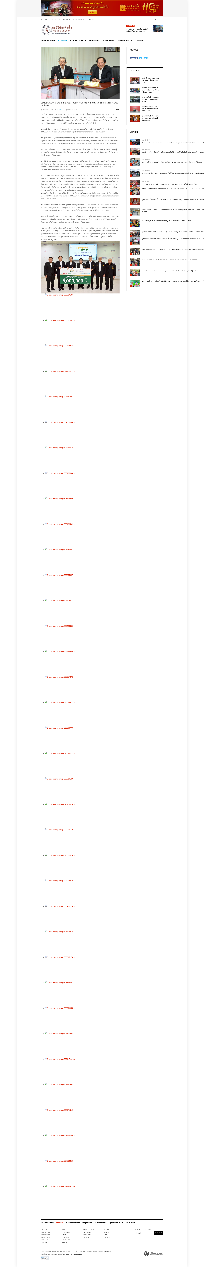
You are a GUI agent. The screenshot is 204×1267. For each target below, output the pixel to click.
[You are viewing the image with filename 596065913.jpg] (82, 866)
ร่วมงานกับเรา (140, 40)
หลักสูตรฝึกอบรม (94, 40)
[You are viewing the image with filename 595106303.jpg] (82, 484)
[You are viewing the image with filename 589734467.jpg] (82, 357)
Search (64, 1235)
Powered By (153, 1253)
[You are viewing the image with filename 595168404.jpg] (82, 535)
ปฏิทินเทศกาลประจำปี (125, 40)
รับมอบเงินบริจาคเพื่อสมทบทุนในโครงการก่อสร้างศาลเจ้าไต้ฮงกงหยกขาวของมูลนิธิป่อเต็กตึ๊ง (79, 104)
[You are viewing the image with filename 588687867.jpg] (82, 331)
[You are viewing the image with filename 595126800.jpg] (82, 510)
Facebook (107, 1232)
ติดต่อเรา (92, 19)
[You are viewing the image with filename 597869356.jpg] (82, 1172)
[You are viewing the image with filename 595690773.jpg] (82, 739)
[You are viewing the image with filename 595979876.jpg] (82, 815)
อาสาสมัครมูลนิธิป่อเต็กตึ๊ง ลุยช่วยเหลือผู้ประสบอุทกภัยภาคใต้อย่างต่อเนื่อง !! (166, 221)
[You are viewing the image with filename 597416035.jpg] (82, 1147)
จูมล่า (42, 1254)
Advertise (44, 1242)
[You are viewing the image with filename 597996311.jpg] (82, 1198)
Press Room (44, 1240)
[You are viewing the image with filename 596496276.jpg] (82, 917)
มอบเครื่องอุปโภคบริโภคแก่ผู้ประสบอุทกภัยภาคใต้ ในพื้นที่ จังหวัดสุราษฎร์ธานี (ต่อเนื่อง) (170, 271)
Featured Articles (88, 1230)
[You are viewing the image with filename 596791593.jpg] (82, 1045)
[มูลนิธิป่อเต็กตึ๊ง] (57, 30)
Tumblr (106, 1235)
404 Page (64, 1242)
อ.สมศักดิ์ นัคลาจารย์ (105, 1252)
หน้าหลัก (44, 19)
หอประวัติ (66, 19)
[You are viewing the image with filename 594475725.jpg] (82, 408)
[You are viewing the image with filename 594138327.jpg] (82, 382)
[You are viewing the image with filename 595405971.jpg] (82, 612)
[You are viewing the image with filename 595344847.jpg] (82, 586)
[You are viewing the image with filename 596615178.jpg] (82, 968)
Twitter (106, 1230)
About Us (44, 1230)
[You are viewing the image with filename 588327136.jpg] (82, 306)
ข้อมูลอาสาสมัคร (108, 40)
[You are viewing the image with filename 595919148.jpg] (82, 790)
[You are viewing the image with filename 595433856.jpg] (82, 637)
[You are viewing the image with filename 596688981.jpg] (82, 994)
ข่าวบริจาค (62, 40)
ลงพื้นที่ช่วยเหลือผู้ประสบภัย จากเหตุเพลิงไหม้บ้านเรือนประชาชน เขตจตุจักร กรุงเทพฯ (169, 260)
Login (63, 1230)
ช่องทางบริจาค (78, 19)
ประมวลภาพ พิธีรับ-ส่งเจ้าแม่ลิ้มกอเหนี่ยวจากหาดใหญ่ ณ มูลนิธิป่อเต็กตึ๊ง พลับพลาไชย (169, 184)
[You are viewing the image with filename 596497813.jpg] (82, 943)
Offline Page (66, 1240)
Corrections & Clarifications (45, 1236)
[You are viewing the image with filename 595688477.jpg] (82, 714)
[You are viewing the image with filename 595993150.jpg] (82, 841)
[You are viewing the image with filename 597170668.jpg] (82, 1096)
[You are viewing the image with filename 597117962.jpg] (82, 1070)
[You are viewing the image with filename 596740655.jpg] (82, 1019)
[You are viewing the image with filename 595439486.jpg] (82, 663)
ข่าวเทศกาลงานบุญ (47, 40)
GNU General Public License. (73, 1254)
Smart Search (66, 1237)
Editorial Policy (46, 1232)
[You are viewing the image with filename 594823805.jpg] (82, 433)
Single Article (87, 1232)
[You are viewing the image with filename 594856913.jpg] (82, 459)
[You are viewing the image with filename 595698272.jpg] (82, 764)
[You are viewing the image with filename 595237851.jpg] (82, 561)
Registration (66, 1232)
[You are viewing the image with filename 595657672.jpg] (82, 688)
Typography (87, 1237)
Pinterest (107, 1237)
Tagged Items (87, 1235)
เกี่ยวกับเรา (54, 19)
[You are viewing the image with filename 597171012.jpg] (82, 1121)
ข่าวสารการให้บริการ (77, 40)
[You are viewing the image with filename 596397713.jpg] (82, 892)
